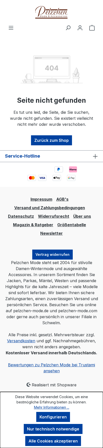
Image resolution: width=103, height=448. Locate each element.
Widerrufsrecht (53, 216)
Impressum (41, 199)
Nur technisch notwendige (53, 428)
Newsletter (51, 233)
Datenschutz (21, 216)
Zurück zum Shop (51, 140)
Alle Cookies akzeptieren (53, 440)
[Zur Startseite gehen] (51, 12)
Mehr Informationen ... (51, 407)
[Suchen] (68, 28)
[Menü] (11, 28)
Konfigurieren (53, 416)
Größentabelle (71, 224)
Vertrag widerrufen (53, 254)
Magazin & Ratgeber (33, 224)
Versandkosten (21, 340)
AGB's (62, 199)
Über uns (82, 216)
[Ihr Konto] (80, 28)
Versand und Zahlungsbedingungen (49, 207)
